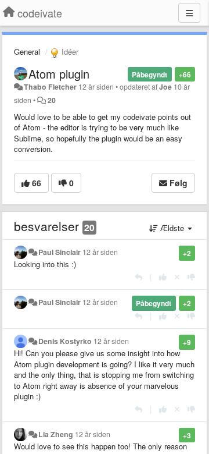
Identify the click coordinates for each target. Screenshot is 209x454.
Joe (165, 86)
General (27, 51)
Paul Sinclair (59, 252)
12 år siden (100, 252)
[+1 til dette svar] (163, 276)
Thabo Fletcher (50, 86)
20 (52, 100)
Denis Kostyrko (65, 341)
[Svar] (138, 276)
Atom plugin (58, 73)
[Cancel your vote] (177, 276)
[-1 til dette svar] (191, 276)
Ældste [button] (172, 227)
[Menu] (189, 13)
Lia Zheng (55, 434)
